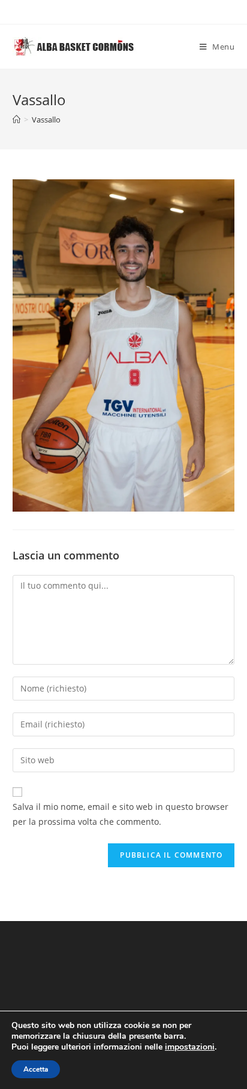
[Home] (16, 119)
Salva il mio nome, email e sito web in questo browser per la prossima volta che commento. (120, 814)
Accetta (35, 1069)
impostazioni (190, 1047)
